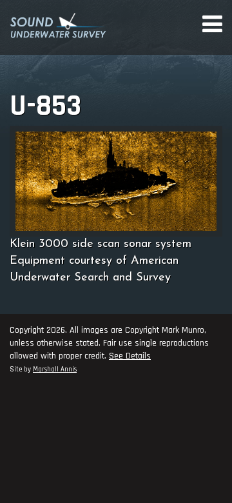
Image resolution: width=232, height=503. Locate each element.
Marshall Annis (55, 369)
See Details (130, 356)
